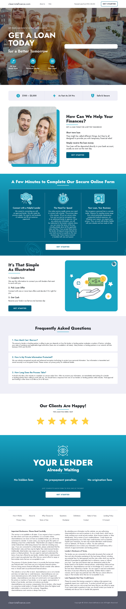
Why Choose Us (47, 516)
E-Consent (106, 520)
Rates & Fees (91, 516)
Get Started (109, 4)
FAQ (50, 4)
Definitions (76, 516)
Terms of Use (44, 520)
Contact (86, 520)
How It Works (17, 516)
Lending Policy (108, 516)
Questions (63, 516)
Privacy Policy (21, 520)
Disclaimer (66, 520)
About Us (42, 4)
